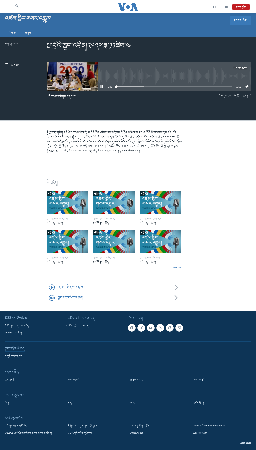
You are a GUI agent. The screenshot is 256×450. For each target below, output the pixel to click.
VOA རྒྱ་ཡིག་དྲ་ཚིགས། (141, 426)
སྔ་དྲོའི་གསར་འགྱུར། (14, 356)
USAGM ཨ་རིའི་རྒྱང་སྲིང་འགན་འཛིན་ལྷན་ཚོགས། (28, 433)
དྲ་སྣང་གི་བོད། (136, 380)
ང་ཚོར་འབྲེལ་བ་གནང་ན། (77, 326)
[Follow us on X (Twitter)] (141, 328)
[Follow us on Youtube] (151, 328)
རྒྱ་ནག (71, 403)
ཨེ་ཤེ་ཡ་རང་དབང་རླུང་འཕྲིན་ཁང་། (83, 426)
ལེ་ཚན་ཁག (176, 268)
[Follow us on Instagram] (179, 328)
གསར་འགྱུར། (73, 380)
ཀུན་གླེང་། (9, 380)
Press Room (136, 433)
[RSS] (160, 328)
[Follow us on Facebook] (132, 328)
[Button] (12, 66)
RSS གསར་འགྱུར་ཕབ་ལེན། (17, 326)
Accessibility (200, 433)
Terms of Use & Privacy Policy (209, 426)
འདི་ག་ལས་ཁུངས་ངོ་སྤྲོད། (16, 426)
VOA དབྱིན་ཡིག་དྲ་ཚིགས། (80, 433)
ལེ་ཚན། (12, 33)
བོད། (7, 403)
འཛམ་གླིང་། (198, 403)
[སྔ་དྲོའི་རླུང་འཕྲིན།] (67, 202)
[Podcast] (170, 328)
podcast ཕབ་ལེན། (13, 333)
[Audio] (214, 7)
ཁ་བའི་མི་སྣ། (198, 380)
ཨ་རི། (132, 403)
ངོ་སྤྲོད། (28, 33)
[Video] (226, 7)
